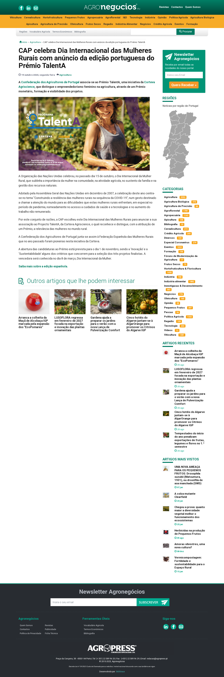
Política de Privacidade (30, 633)
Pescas (168, 312)
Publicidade (50, 629)
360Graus (120, 671)
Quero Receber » (183, 85)
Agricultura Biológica (202, 17)
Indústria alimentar (175, 281)
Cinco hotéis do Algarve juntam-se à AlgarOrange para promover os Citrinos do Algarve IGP (140, 324)
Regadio (108, 24)
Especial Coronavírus (176, 242)
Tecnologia (136, 17)
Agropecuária (95, 17)
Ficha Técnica (51, 633)
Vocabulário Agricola (94, 625)
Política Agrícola (178, 17)
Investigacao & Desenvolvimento (183, 285)
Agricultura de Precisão (54, 24)
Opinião (162, 17)
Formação (192, 24)
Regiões (23, 31)
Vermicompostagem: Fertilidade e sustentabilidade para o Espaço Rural (189, 562)
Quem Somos (193, 7)
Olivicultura (76, 24)
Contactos (177, 7)
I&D (125, 17)
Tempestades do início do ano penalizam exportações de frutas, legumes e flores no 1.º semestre (189, 440)
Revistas (164, 7)
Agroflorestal (112, 17)
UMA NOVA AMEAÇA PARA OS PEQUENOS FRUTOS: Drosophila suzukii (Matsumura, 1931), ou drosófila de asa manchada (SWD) (188, 475)
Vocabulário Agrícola (40, 31)
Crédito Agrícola (162, 24)
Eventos (179, 24)
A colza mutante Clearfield (184, 495)
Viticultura (15, 17)
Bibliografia (80, 31)
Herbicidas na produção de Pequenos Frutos (189, 532)
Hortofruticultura (52, 17)
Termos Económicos (62, 31)
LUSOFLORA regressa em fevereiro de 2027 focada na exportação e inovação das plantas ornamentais (69, 324)
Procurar (187, 31)
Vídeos (168, 330)
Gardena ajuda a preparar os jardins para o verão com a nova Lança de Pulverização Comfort (105, 324)
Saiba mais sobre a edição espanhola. (43, 266)
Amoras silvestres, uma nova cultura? (189, 545)
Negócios (145, 24)
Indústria (150, 17)
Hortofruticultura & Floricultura (182, 268)
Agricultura (35, 42)
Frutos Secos (93, 24)
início (24, 42)
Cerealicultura (32, 17)
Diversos (169, 237)
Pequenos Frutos (75, 17)
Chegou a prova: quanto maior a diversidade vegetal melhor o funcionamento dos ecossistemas (189, 513)
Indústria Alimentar (126, 24)
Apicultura (32, 24)
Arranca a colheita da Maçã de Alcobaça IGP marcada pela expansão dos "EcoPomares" (34, 322)
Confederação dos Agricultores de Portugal (50, 82)
